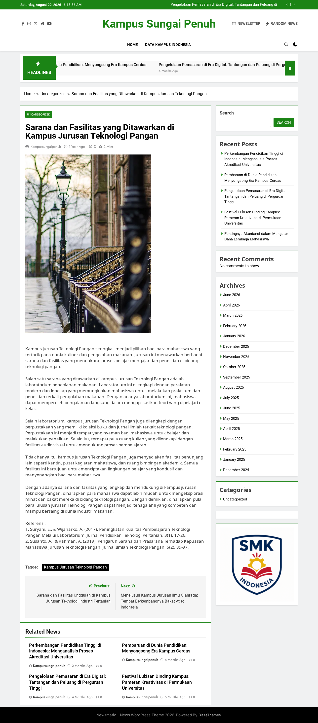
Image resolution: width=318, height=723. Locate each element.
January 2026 (234, 336)
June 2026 (231, 295)
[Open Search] (286, 44)
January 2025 (234, 459)
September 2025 (236, 377)
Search (227, 112)
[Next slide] (294, 4)
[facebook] (23, 24)
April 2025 (231, 428)
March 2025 (232, 439)
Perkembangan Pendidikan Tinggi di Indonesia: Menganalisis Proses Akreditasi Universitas (65, 651)
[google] (42, 24)
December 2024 (236, 470)
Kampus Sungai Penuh (159, 23)
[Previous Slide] (286, 4)
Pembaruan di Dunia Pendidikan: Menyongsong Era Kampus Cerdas (65, 64)
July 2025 (231, 398)
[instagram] (29, 24)
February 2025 (234, 449)
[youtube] (49, 24)
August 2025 (233, 387)
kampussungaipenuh (46, 146)
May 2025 (231, 418)
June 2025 (231, 408)
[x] (35, 24)
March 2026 (232, 315)
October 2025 (234, 367)
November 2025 (236, 356)
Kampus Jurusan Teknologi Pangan (75, 567)
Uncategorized (38, 114)
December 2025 (236, 346)
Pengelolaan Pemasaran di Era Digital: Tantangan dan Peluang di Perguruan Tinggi (224, 5)
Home (132, 44)
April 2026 (231, 305)
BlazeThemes (210, 715)
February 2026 (234, 326)
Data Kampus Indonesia (168, 44)
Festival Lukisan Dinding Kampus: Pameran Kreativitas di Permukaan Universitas (157, 682)
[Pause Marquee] (290, 68)
